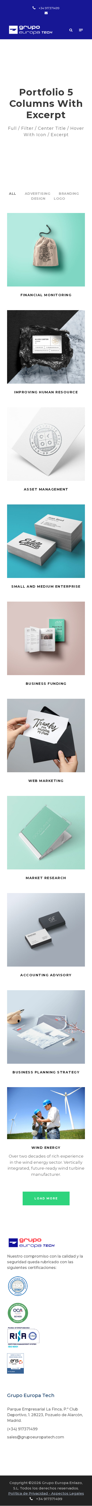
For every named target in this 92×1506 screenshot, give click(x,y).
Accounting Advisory (46, 975)
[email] (46, 13)
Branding (69, 193)
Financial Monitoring (46, 295)
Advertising (37, 193)
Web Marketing (46, 781)
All (12, 193)
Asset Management (46, 489)
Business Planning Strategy (46, 1072)
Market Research (46, 878)
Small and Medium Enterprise (46, 586)
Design (38, 198)
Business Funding (46, 683)
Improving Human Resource (46, 392)
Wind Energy (46, 1148)
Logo (59, 198)
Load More (46, 1198)
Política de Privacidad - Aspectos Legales (46, 1493)
